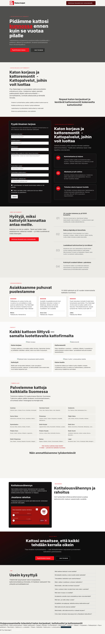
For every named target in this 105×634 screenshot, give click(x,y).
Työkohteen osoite (17, 166)
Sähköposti (15, 147)
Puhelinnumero (16, 140)
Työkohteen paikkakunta (19, 179)
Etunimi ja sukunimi (17, 134)
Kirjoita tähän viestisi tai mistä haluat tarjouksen (25, 153)
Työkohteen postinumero (19, 172)
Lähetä (14, 196)
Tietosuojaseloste (17, 630)
